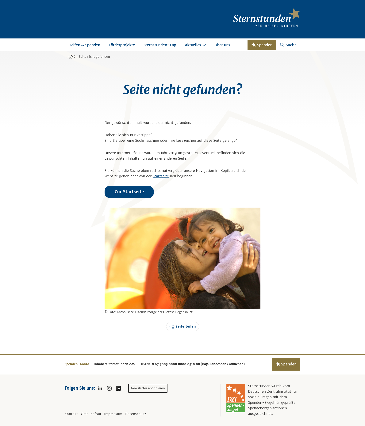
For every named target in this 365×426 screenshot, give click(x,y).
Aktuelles (193, 44)
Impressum (113, 414)
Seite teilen (185, 326)
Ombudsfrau (91, 414)
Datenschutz (135, 414)
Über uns (222, 44)
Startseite (161, 176)
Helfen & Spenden (84, 44)
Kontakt (71, 414)
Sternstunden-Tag (160, 44)
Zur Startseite (129, 191)
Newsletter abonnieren (148, 388)
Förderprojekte (122, 44)
